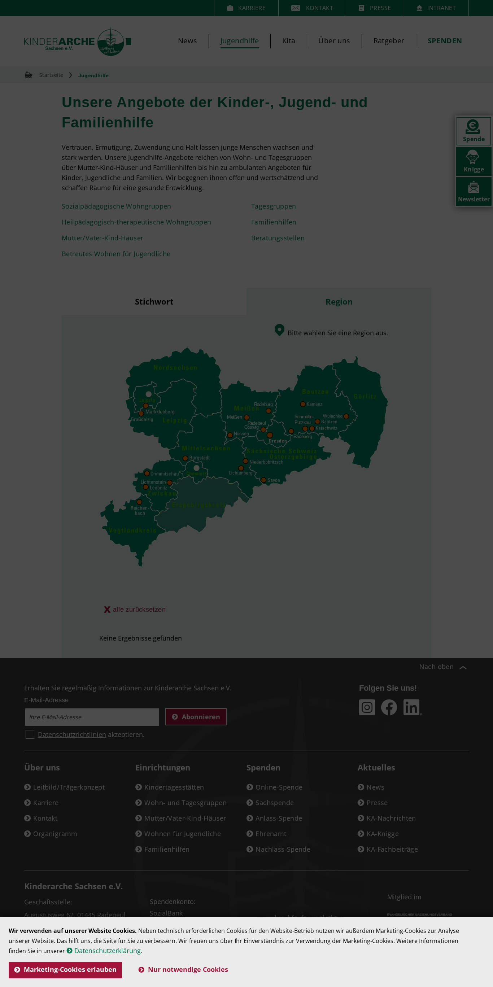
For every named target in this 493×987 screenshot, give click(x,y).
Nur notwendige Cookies (188, 969)
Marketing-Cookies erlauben (70, 969)
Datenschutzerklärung (107, 950)
